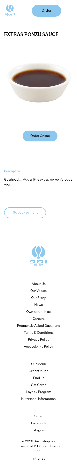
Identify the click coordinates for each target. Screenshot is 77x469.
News (38, 304)
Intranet (38, 458)
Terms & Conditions (39, 332)
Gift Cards (38, 385)
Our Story (38, 297)
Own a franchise (38, 311)
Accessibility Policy (38, 346)
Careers (39, 318)
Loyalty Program (38, 392)
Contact (38, 416)
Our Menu (38, 364)
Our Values (38, 291)
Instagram (38, 430)
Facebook (38, 423)
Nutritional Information (38, 399)
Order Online (38, 371)
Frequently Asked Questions (38, 325)
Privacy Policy (38, 339)
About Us (39, 284)
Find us (38, 378)
